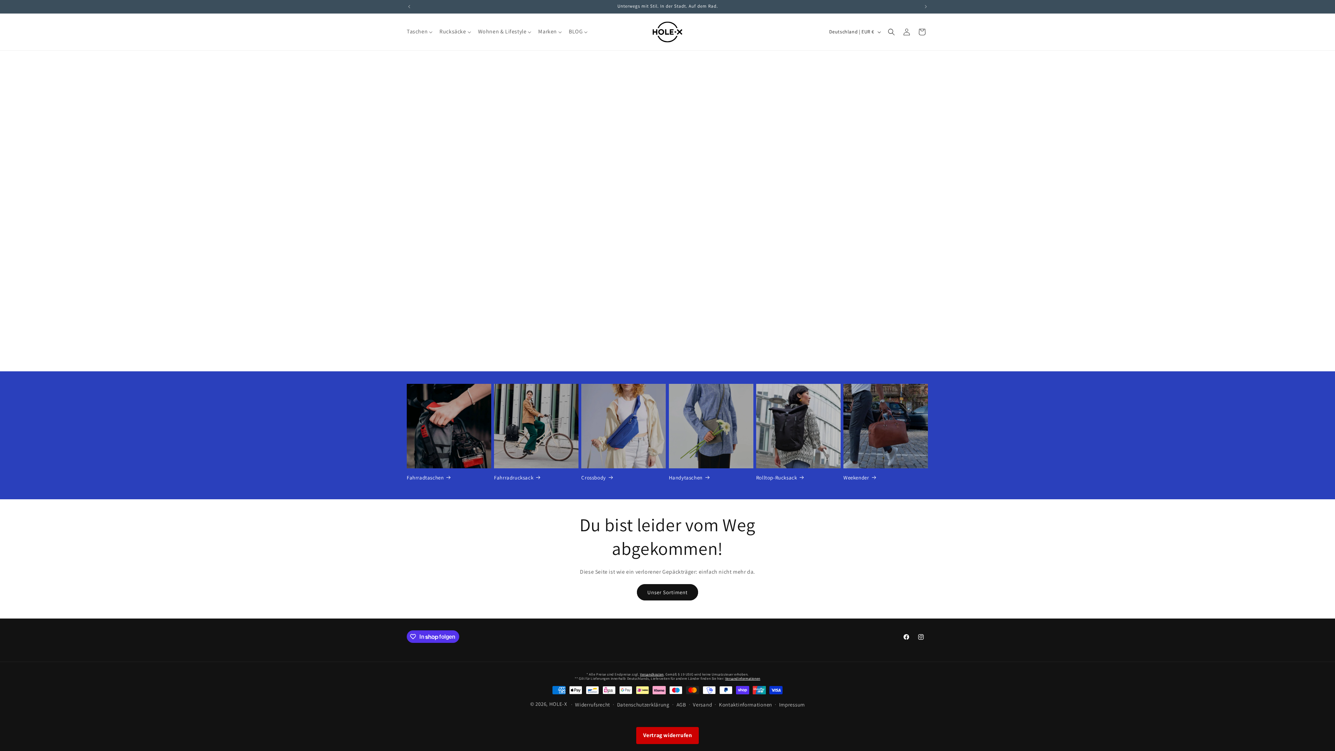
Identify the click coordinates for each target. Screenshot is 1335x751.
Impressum (792, 704)
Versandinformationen (742, 678)
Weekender (856, 477)
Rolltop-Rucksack (776, 477)
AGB (681, 704)
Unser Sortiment (667, 592)
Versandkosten (652, 674)
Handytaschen (686, 477)
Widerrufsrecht (592, 704)
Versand (702, 704)
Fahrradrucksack (513, 477)
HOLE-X (558, 704)
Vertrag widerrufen (667, 735)
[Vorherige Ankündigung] (409, 6)
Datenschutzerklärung (643, 704)
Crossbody (593, 477)
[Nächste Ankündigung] (925, 6)
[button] (419, 32)
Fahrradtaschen (425, 477)
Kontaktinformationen (745, 704)
